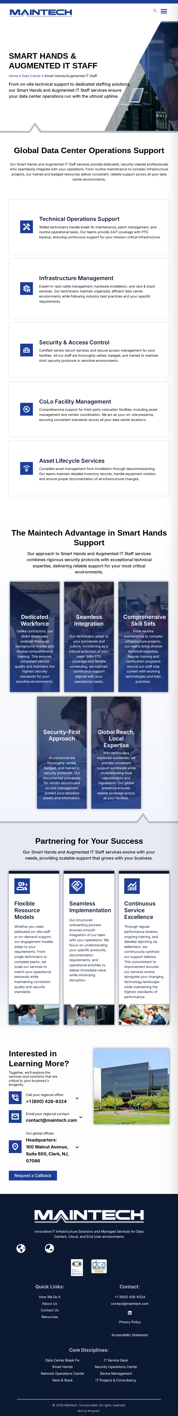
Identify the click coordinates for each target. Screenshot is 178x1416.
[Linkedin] (130, 1313)
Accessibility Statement (129, 1335)
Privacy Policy (130, 1322)
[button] (164, 11)
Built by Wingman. (89, 1411)
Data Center (31, 76)
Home (13, 76)
